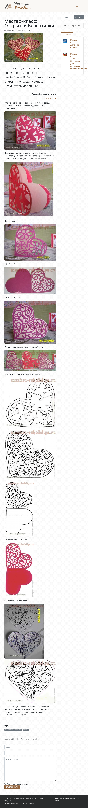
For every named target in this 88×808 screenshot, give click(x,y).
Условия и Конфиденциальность (66, 798)
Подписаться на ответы (17, 784)
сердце (25, 730)
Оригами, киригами (71, 25)
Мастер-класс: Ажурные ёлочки (74, 43)
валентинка (9, 730)
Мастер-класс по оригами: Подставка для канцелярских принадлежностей (78, 61)
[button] (76, 6)
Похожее (67, 35)
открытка (18, 730)
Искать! (78, 17)
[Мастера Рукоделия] (18, 6)
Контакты (56, 801)
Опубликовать (12, 787)
